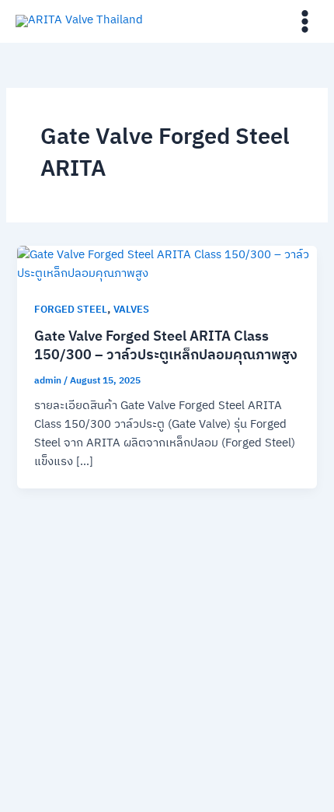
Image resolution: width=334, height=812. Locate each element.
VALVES (131, 310)
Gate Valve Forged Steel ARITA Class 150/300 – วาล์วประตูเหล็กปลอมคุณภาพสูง (165, 346)
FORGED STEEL (70, 310)
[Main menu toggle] (305, 21)
